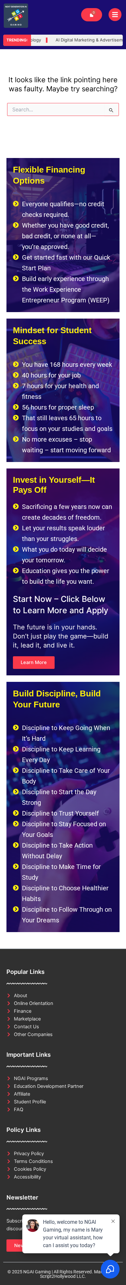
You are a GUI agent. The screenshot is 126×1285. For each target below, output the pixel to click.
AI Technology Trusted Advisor (61, 40)
